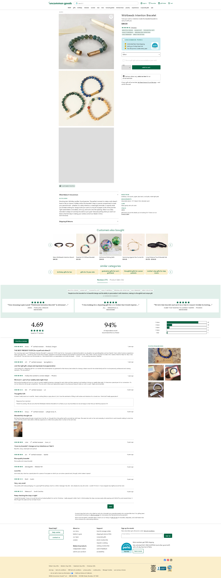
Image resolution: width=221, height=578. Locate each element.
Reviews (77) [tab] (102, 280)
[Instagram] (171, 560)
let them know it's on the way (147, 82)
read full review (38, 309)
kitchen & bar (120, 7)
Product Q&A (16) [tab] (117, 280)
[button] (111, 17)
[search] (76, 3)
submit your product (79, 552)
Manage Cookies (107, 570)
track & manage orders (104, 531)
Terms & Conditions (149, 531)
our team (76, 537)
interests (86, 7)
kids (102, 7)
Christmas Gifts (91, 566)
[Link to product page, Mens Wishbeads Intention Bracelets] (64, 245)
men (98, 7)
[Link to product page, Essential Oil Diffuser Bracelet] (87, 245)
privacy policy (87, 570)
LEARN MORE (138, 551)
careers (75, 540)
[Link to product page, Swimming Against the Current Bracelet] (134, 245)
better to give (77, 534)
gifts (74, 7)
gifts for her (114, 517)
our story (76, 531)
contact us (56, 537)
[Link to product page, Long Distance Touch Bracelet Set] (157, 245)
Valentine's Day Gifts (79, 566)
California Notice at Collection (83, 573)
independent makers (79, 549)
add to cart (146, 67)
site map (51, 570)
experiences (135, 7)
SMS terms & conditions (74, 570)
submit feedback (102, 549)
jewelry (128, 7)
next (110, 506)
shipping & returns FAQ (104, 534)
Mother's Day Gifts (66, 566)
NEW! (69, 7)
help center (56, 532)
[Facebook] (165, 560)
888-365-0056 (73, 576)
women (93, 7)
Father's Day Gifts (54, 566)
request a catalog (102, 543)
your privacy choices (120, 570)
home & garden (110, 7)
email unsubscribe (102, 540)
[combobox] (106, 3)
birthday (79, 7)
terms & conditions (61, 570)
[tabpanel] (110, 397)
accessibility (100, 552)
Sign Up (168, 536)
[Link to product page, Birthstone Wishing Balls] (110, 245)
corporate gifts (145, 7)
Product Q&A (125, 214)
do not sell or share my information (60, 573)
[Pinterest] (168, 560)
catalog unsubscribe (103, 546)
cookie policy (97, 570)
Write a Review (21, 341)
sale (152, 7)
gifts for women (94, 515)
